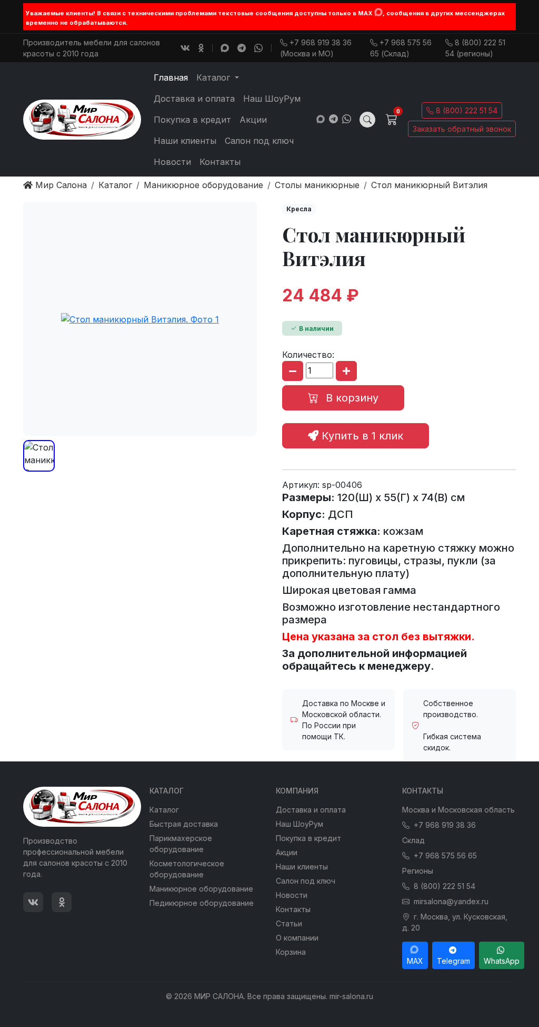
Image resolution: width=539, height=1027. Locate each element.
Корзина (291, 951)
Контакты (220, 162)
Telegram (453, 960)
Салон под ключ (259, 140)
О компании (297, 937)
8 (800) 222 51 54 (466, 110)
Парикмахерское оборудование (180, 844)
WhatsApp (502, 960)
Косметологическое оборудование (186, 869)
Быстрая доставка (183, 823)
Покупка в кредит (192, 119)
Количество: (308, 354)
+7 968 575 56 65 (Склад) (401, 48)
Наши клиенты (185, 140)
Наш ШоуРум (272, 98)
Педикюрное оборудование (201, 902)
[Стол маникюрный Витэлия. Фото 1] (140, 319)
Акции (253, 119)
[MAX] (378, 12)
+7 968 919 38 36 (445, 824)
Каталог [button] (214, 77)
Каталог (164, 809)
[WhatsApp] (258, 48)
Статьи (289, 923)
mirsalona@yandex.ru (451, 901)
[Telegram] (241, 48)
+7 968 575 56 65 (445, 855)
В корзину (350, 398)
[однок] (201, 48)
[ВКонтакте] (185, 48)
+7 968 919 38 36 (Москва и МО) (316, 48)
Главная (171, 77)
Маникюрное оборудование (201, 888)
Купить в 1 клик (360, 435)
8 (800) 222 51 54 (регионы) (475, 48)
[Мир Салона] (82, 120)
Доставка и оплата (194, 98)
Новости (172, 162)
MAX (415, 960)
